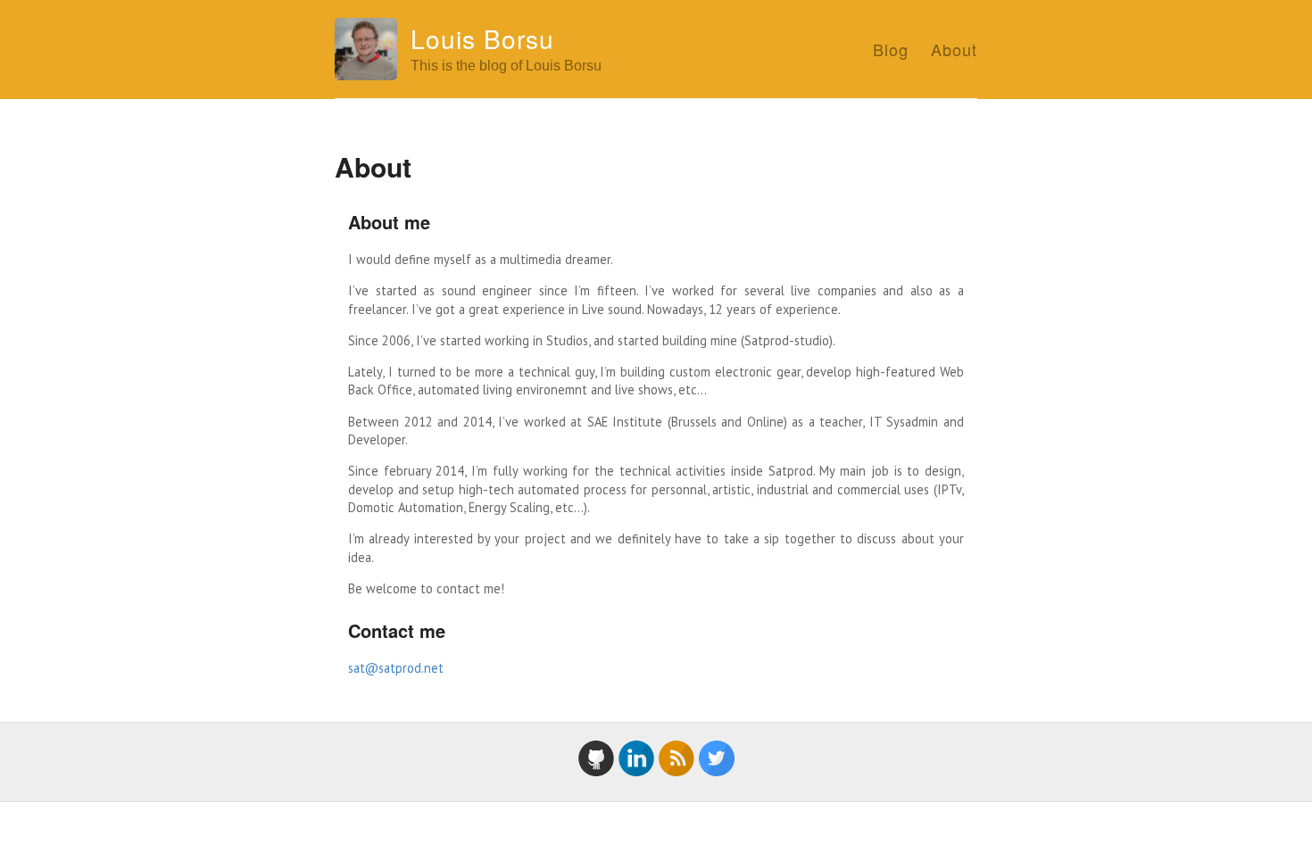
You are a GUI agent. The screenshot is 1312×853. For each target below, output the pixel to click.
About (954, 49)
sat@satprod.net (396, 667)
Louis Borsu (482, 38)
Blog (891, 49)
